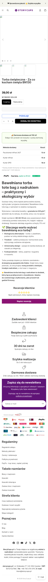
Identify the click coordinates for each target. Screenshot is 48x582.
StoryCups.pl (26, 578)
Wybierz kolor (9, 97)
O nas (4, 524)
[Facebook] (13, 542)
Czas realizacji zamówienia (12, 501)
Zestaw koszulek (8, 490)
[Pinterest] (34, 542)
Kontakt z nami (7, 532)
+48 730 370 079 (28, 569)
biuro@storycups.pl (24, 571)
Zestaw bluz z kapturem (11, 486)
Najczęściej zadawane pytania (13, 509)
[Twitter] (30, 542)
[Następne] (45, 40)
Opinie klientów (8, 536)
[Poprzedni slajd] (2, 3)
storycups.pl (8, 566)
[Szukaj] (7, 10)
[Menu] (2, 10)
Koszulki (5, 478)
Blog (3, 528)
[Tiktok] (26, 542)
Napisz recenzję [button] (24, 301)
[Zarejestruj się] (42, 403)
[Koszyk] (45, 10)
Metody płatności (8, 451)
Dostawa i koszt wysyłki (11, 505)
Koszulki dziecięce (9, 482)
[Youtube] (22, 542)
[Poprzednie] (3, 40)
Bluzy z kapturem (8, 474)
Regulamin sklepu (8, 447)
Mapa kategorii (7, 513)
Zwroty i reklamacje (9, 455)
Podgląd (24, 116)
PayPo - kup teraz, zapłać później (15, 463)
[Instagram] (17, 542)
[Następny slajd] (45, 3)
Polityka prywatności (10, 459)
